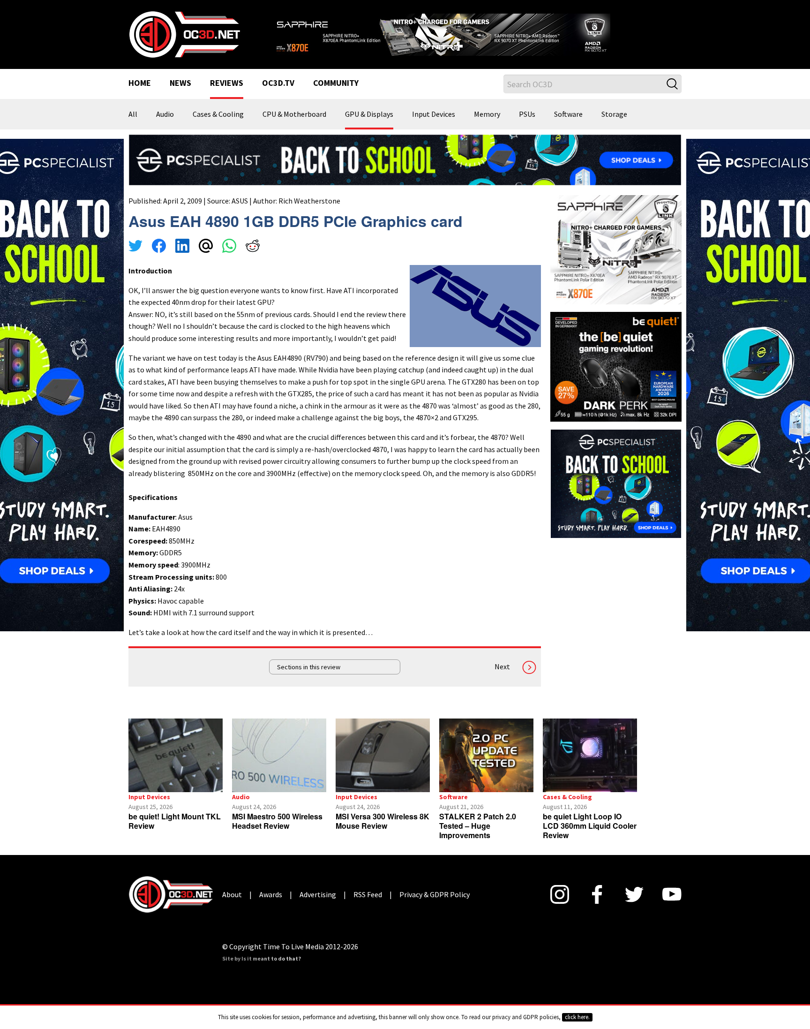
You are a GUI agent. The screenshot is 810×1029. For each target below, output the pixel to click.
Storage (614, 114)
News (180, 83)
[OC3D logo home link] (184, 33)
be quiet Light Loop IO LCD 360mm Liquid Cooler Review (590, 825)
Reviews (226, 83)
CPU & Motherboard (294, 114)
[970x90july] (405, 159)
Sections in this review (308, 667)
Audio (165, 114)
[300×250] (616, 482)
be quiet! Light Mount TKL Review (174, 821)
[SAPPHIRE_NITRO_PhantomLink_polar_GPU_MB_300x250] (616, 249)
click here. (577, 1017)
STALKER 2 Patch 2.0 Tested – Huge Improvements (477, 825)
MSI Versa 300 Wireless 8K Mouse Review (382, 821)
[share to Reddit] (253, 247)
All (132, 114)
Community (336, 83)
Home (139, 83)
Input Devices (433, 114)
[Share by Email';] (206, 247)
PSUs (527, 114)
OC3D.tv (278, 83)
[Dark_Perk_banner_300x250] (616, 366)
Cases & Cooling (218, 114)
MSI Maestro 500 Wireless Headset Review (277, 821)
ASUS (240, 200)
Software (568, 114)
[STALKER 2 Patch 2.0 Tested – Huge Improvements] (486, 755)
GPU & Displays (369, 114)
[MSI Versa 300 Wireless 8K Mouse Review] (383, 755)
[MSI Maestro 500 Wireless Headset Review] (279, 755)
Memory (487, 114)
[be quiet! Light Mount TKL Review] (175, 755)
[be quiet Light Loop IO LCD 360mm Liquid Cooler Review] (590, 755)
